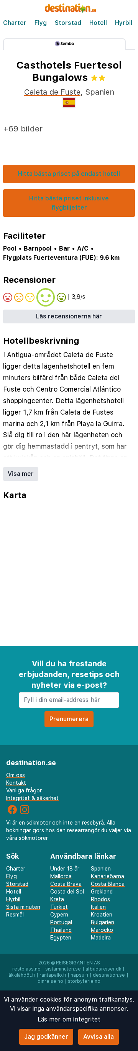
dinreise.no (50, 981)
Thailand (61, 930)
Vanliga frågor (24, 790)
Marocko (102, 930)
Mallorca (61, 876)
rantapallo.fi (52, 975)
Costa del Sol (67, 892)
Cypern (59, 915)
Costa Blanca (108, 884)
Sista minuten (23, 907)
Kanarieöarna (107, 876)
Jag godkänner (46, 1036)
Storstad (68, 22)
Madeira (101, 938)
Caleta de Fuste (52, 92)
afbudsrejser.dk (103, 969)
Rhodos (100, 899)
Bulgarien (102, 922)
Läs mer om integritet (69, 1019)
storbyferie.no (84, 981)
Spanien (101, 869)
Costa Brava (66, 884)
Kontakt (16, 783)
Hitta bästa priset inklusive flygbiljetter (69, 203)
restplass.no (26, 969)
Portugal (61, 922)
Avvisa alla (98, 1036)
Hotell (98, 22)
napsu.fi (79, 975)
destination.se (109, 975)
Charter (14, 22)
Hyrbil (123, 22)
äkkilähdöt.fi (21, 975)
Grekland (102, 892)
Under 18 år (64, 869)
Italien (98, 907)
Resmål (15, 915)
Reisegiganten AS (78, 963)
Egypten (60, 938)
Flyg (40, 22)
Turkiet (59, 907)
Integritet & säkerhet (32, 798)
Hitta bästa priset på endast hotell (69, 173)
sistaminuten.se (63, 969)
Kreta (57, 899)
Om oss (15, 775)
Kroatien (101, 915)
